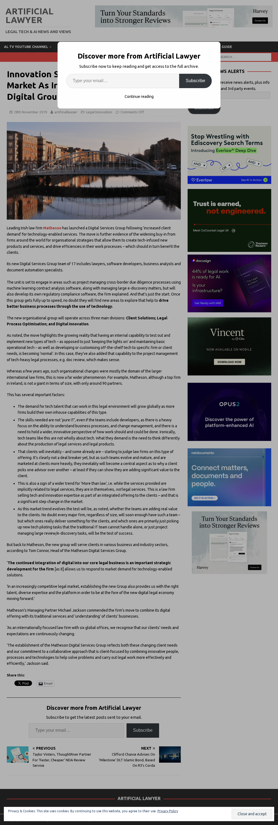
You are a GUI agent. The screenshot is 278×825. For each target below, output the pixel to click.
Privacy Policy (167, 811)
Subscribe (195, 80)
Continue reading (139, 96)
